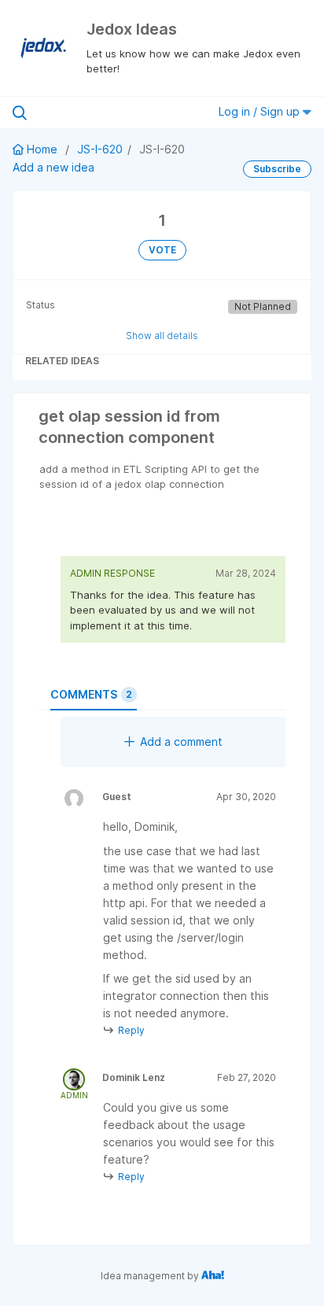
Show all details (162, 335)
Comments (91, 694)
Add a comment (181, 741)
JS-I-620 (100, 149)
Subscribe (277, 169)
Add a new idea (53, 167)
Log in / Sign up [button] (261, 111)
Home (42, 149)
